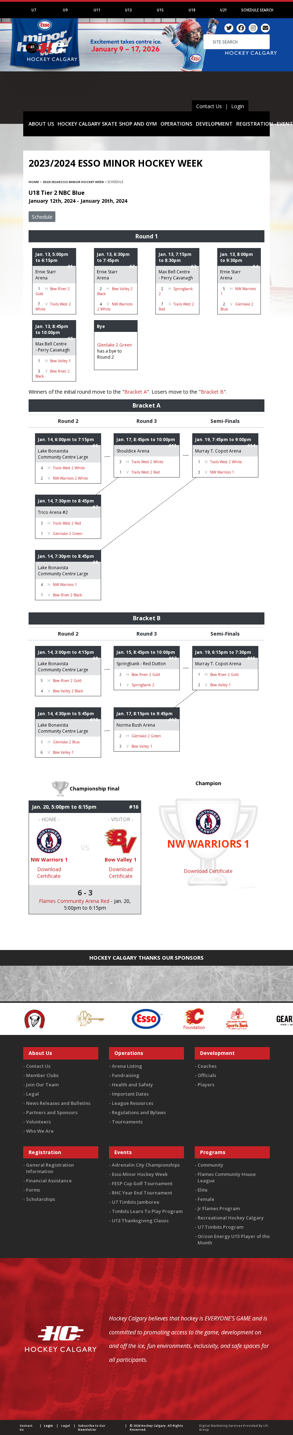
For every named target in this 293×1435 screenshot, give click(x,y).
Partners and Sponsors (52, 1112)
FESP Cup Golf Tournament (142, 1183)
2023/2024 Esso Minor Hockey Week (73, 182)
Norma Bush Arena (135, 725)
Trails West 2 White (69, 467)
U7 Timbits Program (220, 1227)
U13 (128, 9)
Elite (203, 1190)
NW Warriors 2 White (70, 478)
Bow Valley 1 (60, 360)
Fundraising (125, 1075)
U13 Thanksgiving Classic (140, 1220)
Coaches (207, 1066)
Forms (33, 1190)
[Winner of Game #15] (120, 840)
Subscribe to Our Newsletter (91, 1427)
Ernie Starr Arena (45, 275)
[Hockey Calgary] (52, 70)
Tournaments (127, 1121)
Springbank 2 (142, 684)
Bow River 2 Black (67, 594)
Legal (32, 1094)
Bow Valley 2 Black (68, 690)
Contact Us (209, 106)
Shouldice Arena (132, 451)
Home (34, 182)
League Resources (132, 1103)
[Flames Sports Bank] (189, 1018)
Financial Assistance (49, 1180)
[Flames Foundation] (146, 1018)
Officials (207, 1075)
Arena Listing (127, 1066)
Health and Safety (132, 1084)
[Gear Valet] (245, 1018)
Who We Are (40, 1131)
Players (206, 1084)
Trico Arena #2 (53, 512)
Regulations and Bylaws (139, 1112)
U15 (160, 9)
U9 (65, 9)
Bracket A (135, 391)
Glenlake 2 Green (114, 345)
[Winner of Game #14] (49, 840)
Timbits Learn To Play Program (147, 1211)
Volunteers (38, 1121)
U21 (223, 9)
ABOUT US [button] (41, 123)
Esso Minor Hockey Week (140, 1174)
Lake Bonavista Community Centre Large (63, 454)
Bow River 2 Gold (67, 680)
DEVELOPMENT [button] (214, 123)
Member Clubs (42, 1075)
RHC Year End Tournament (142, 1192)
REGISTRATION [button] (254, 123)
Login (237, 106)
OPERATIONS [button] (176, 123)
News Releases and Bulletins (58, 1103)
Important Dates (130, 1094)
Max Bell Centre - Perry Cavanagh (176, 275)
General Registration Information (50, 1168)
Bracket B (212, 391)
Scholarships (40, 1199)
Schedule (42, 216)
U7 (33, 9)
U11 (97, 9)
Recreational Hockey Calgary (231, 1217)
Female (206, 1199)
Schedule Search (257, 9)
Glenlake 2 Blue (66, 741)
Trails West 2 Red (145, 472)
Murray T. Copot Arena (218, 451)
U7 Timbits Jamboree (135, 1202)
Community (210, 1165)
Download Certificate (49, 872)
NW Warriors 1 (222, 472)
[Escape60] (42, 1018)
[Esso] (98, 1018)
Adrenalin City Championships (146, 1165)
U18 (192, 9)
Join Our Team (42, 1084)
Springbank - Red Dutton (141, 664)
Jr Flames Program (219, 1208)
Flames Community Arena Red (74, 901)
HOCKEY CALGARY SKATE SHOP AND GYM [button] (107, 123)
